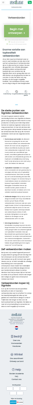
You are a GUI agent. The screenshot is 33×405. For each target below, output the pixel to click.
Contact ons (16, 379)
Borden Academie (17, 373)
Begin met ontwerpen (15, 31)
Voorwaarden (16, 343)
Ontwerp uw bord (16, 361)
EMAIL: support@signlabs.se (16, 322)
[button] (30, 2)
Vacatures (16, 346)
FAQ (16, 376)
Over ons (16, 340)
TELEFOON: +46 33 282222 (16, 323)
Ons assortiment (16, 358)
